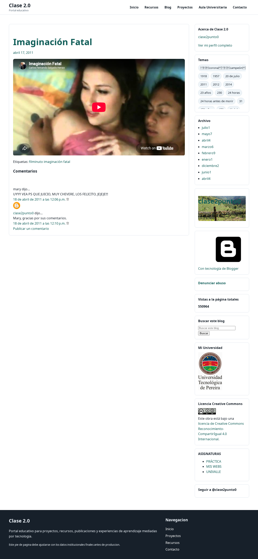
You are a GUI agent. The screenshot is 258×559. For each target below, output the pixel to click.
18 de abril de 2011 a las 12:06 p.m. (39, 199)
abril (206, 140)
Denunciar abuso (212, 283)
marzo (207, 147)
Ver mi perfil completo (215, 45)
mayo (207, 134)
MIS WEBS (214, 466)
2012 (216, 84)
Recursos (151, 7)
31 (240, 101)
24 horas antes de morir (216, 101)
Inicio (134, 7)
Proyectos (185, 7)
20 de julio (232, 76)
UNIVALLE (213, 471)
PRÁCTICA (213, 461)
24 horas (234, 93)
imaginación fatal (57, 161)
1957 (216, 76)
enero (207, 159)
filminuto (36, 161)
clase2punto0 (23, 213)
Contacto (240, 7)
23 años (205, 93)
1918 (203, 76)
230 (219, 93)
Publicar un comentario (31, 228)
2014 (228, 84)
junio (206, 172)
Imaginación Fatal (52, 42)
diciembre (210, 165)
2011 (203, 84)
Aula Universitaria (213, 7)
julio (206, 127)
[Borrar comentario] (67, 199)
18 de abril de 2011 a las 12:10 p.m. (39, 223)
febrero (208, 153)
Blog (167, 7)
